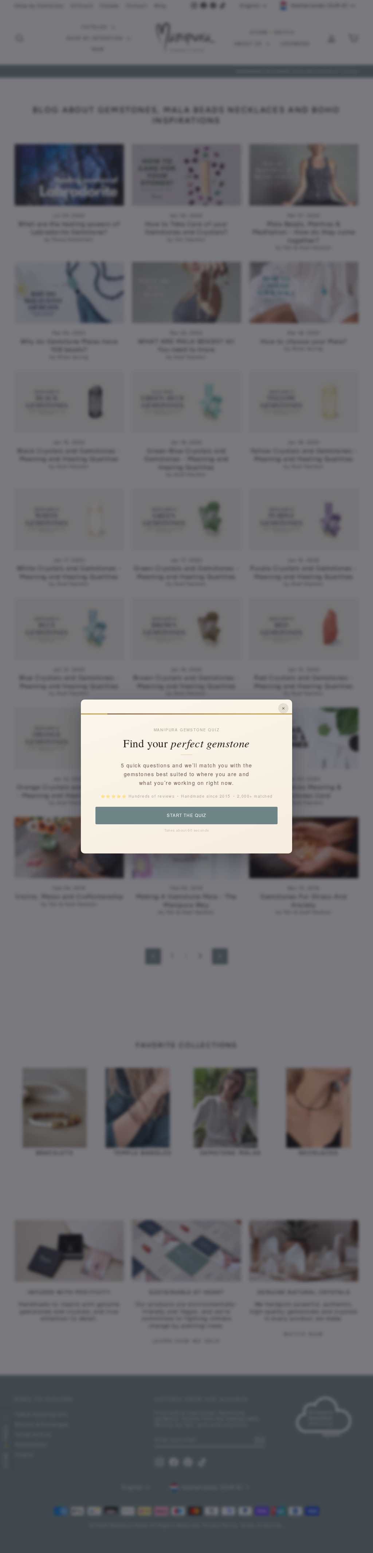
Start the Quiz (186, 815)
